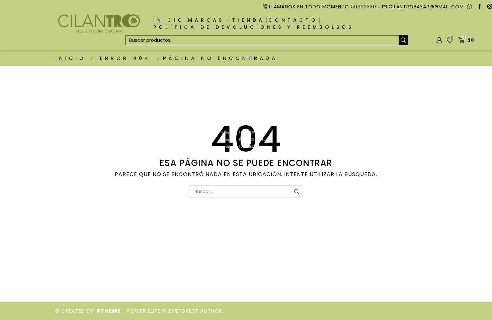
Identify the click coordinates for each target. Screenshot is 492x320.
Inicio (168, 20)
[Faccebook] (479, 6)
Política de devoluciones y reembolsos (253, 27)
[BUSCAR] (297, 191)
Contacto (293, 20)
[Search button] (403, 40)
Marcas (206, 20)
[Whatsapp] (469, 6)
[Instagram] (489, 6)
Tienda (248, 20)
